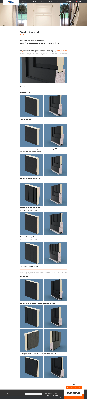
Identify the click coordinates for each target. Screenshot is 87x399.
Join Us (6, 393)
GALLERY (59, 1)
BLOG (42, 1)
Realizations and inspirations (51, 395)
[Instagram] (71, 393)
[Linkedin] (73, 393)
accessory (22, 34)
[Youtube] (76, 393)
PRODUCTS (24, 1)
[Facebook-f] (68, 393)
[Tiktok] (79, 393)
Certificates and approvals (51, 393)
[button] (68, 387)
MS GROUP (34, 1)
